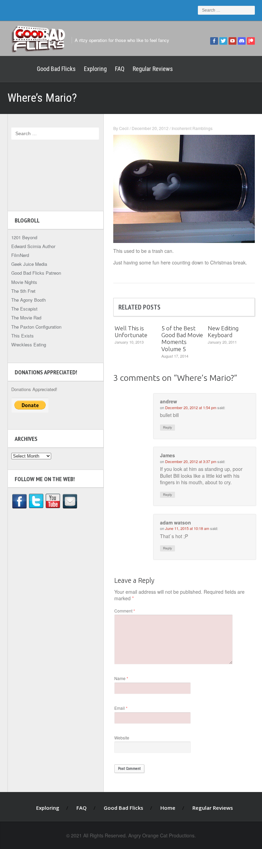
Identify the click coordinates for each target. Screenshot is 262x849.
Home (20, 69)
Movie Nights (24, 282)
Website (121, 737)
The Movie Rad (26, 317)
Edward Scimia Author (33, 246)
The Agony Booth (28, 300)
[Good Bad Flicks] (38, 38)
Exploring (95, 68)
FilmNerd (20, 255)
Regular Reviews (153, 68)
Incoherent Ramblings (192, 128)
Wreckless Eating (28, 344)
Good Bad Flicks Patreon (36, 273)
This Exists (22, 335)
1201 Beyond (24, 237)
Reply (167, 427)
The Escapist (24, 308)
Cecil (124, 128)
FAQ (120, 68)
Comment (124, 611)
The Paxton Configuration (36, 326)
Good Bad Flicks (56, 68)
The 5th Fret (23, 291)
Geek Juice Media (29, 264)
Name (121, 678)
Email (121, 708)
